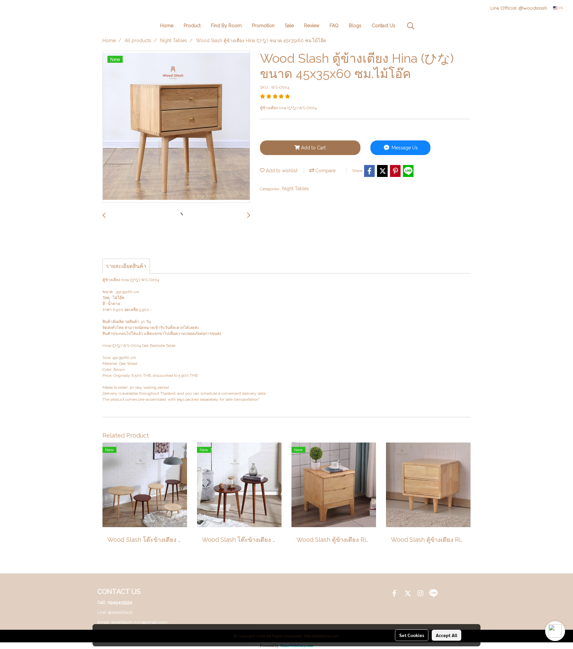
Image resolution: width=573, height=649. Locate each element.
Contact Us (383, 25)
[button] (411, 26)
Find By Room (226, 25)
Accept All (446, 635)
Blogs (355, 25)
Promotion (263, 25)
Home (166, 25)
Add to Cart (313, 147)
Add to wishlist (281, 170)
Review (311, 25)
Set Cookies (411, 635)
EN (560, 8)
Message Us (404, 147)
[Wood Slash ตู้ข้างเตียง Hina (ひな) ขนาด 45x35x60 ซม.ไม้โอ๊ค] (176, 127)
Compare (325, 170)
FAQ (334, 25)
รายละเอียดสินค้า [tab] (126, 266)
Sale (289, 25)
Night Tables (295, 188)
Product (192, 25)
